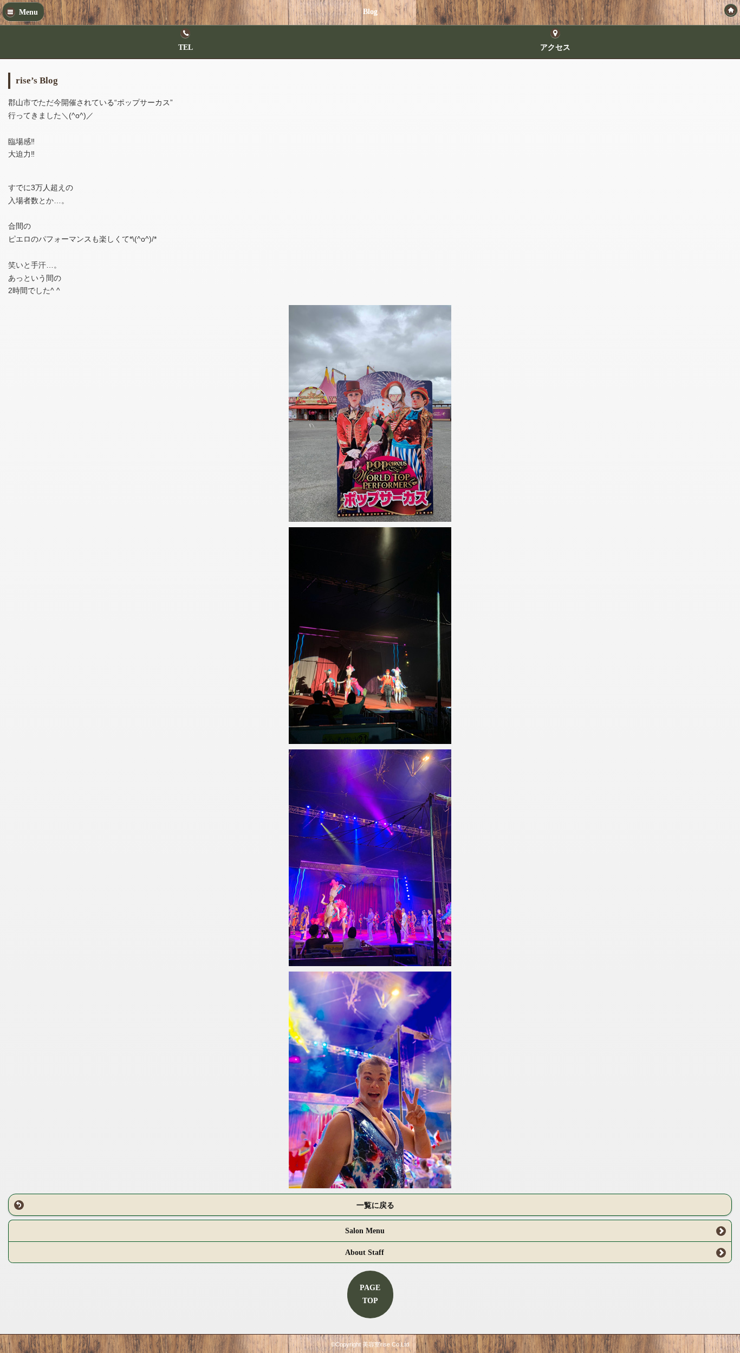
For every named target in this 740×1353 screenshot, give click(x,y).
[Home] (730, 10)
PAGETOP (370, 1294)
